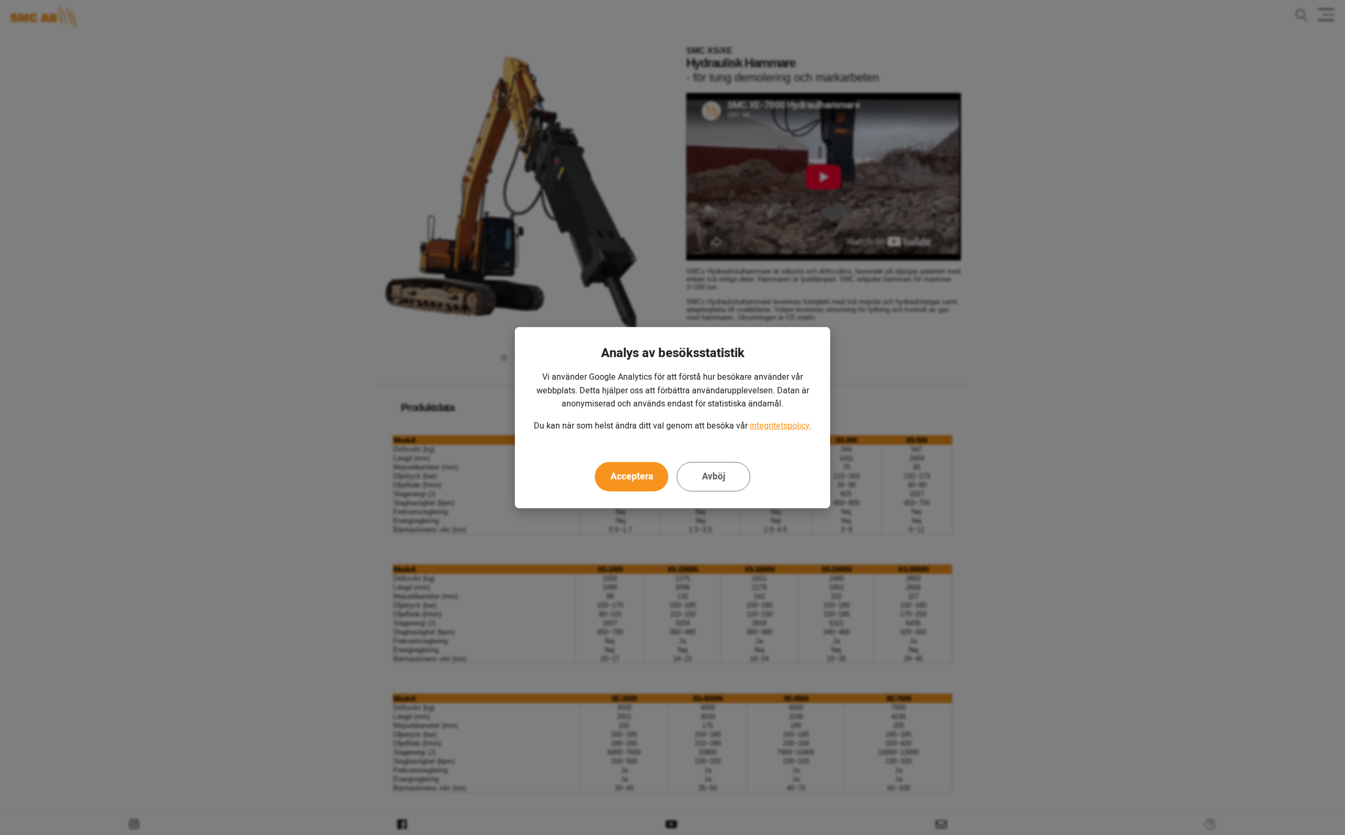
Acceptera (632, 476)
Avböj (714, 476)
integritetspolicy (780, 426)
